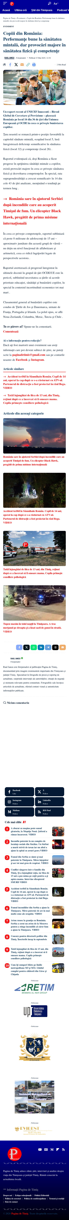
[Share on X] (16, 64)
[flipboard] (57, 1149)
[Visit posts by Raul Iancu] (6, 660)
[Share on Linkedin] (41, 647)
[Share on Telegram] (48, 647)
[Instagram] (19, 801)
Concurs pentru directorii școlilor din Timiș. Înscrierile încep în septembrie (29, 937)
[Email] (22, 64)
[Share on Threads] (55, 647)
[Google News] (45, 1149)
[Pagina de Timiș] (12, 3)
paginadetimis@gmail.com (28, 355)
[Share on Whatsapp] (33, 647)
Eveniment (8, 26)
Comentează (10, 331)
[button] (6, 3)
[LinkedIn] (49, 801)
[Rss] (63, 1149)
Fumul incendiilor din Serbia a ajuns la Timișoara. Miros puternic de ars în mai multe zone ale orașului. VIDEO (30, 910)
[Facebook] (19, 791)
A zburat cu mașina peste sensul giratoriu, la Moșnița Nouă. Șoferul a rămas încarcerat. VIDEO (29, 831)
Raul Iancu (9, 58)
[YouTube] (39, 1149)
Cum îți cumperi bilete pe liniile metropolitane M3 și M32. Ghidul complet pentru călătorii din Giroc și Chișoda (29, 969)
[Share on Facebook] (10, 64)
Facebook (22, 360)
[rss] (49, 812)
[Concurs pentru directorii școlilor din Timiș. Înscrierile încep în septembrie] (58, 939)
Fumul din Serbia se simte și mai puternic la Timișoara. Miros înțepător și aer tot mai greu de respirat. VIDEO (29, 860)
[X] (49, 791)
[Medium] (19, 812)
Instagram (37, 360)
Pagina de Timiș (19, 1213)
